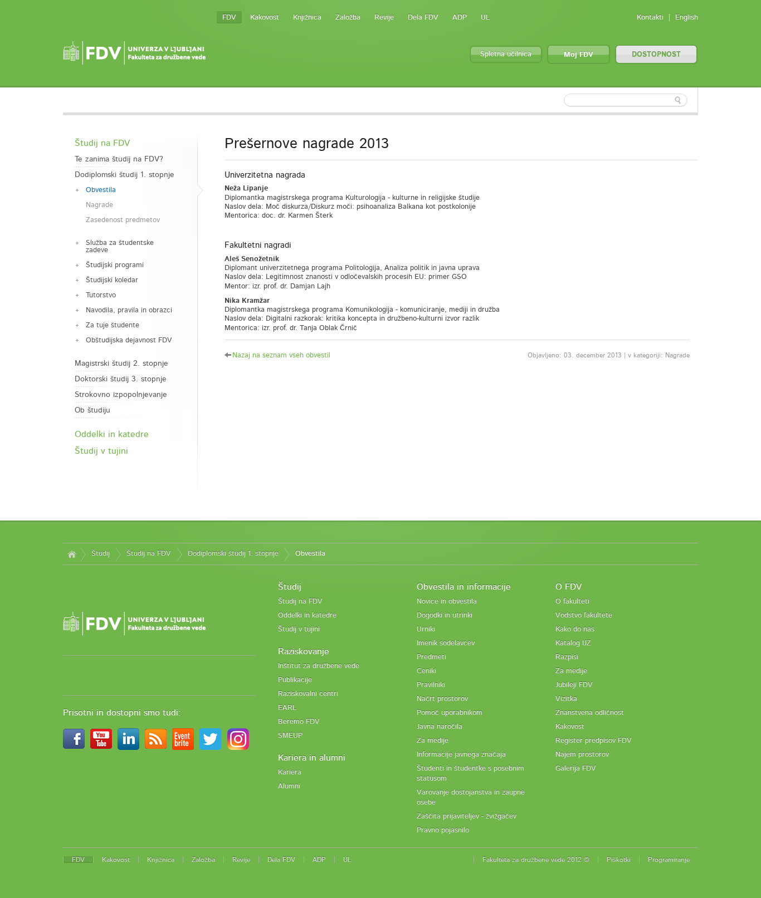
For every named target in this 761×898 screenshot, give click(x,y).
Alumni (289, 786)
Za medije (432, 740)
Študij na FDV (102, 143)
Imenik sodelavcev (446, 643)
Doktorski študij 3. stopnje (121, 379)
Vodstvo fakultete (583, 615)
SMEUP (290, 735)
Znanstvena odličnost (589, 713)
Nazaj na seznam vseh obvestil (281, 355)
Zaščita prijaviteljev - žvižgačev (466, 816)
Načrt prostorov (442, 699)
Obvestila (101, 190)
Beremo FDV (299, 721)
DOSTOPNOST (656, 54)
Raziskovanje (303, 651)
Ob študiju (92, 410)
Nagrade (99, 205)
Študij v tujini (101, 450)
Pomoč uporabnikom (449, 713)
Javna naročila (439, 726)
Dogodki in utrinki (444, 615)
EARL (287, 707)
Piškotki (619, 859)
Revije (384, 17)
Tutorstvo (101, 295)
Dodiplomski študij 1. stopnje (124, 175)
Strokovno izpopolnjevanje (121, 395)
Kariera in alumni (311, 757)
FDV (229, 17)
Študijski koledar (112, 280)
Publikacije (295, 680)
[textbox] (625, 100)
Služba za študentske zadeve (120, 246)
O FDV (568, 586)
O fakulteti (572, 601)
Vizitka (566, 699)
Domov (71, 554)
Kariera (289, 772)
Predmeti (431, 657)
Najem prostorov (582, 754)
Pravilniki (431, 685)
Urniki (426, 629)
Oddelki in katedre (112, 434)
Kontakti (650, 17)
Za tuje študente (112, 325)
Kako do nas (574, 629)
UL (485, 17)
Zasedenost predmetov (123, 220)
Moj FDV (578, 54)
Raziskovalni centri (308, 694)
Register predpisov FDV (593, 740)
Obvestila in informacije (464, 586)
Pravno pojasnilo (443, 830)
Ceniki (426, 671)
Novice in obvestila (447, 601)
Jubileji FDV (574, 685)
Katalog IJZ (573, 643)
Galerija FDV (575, 768)
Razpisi (566, 657)
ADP (459, 17)
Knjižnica (307, 17)
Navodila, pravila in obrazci (129, 310)
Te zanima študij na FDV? (119, 159)
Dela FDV (423, 17)
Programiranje (669, 859)
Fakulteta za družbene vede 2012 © (535, 859)
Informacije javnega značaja (461, 754)
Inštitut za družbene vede (318, 666)
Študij (100, 553)
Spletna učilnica (505, 54)
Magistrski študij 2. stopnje (121, 363)
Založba (347, 17)
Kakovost (264, 17)
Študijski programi (115, 265)
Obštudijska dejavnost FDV (129, 340)
